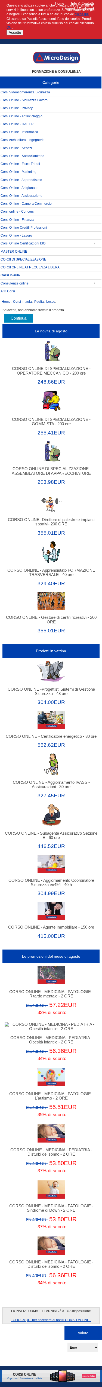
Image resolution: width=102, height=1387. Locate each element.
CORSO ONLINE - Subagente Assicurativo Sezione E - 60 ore (51, 835)
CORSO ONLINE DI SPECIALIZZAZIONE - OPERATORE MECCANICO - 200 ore (51, 370)
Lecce (50, 301)
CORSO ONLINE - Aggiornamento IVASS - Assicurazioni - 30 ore (51, 784)
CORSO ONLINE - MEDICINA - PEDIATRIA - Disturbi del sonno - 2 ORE (51, 1152)
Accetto (15, 32)
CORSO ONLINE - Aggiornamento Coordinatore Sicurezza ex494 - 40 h (51, 882)
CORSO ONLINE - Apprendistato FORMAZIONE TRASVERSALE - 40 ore (51, 572)
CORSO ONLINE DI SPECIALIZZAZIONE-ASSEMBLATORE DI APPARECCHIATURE (51, 471)
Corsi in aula (22, 301)
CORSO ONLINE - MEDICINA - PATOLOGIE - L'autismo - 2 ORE (51, 1096)
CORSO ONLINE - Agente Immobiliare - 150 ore (51, 927)
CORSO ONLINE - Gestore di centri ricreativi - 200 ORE (51, 619)
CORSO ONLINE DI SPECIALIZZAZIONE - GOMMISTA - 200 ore (51, 421)
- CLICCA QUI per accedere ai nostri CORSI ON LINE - (51, 1320)
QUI (9, 27)
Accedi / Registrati (79, 9)
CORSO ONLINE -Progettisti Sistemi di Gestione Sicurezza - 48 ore (51, 691)
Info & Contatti (82, 3)
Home (59, 3)
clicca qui (82, 14)
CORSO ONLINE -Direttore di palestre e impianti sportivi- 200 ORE (51, 522)
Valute (83, 1333)
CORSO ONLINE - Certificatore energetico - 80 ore (51, 736)
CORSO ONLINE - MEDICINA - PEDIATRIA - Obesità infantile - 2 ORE (51, 1040)
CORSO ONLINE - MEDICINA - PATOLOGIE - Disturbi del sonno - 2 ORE (51, 1264)
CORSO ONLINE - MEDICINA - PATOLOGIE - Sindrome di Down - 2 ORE (51, 1208)
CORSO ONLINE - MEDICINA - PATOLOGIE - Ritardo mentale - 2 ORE (51, 994)
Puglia (39, 301)
